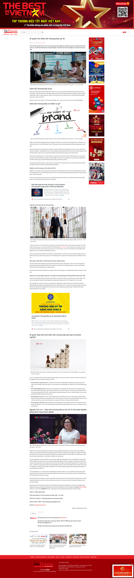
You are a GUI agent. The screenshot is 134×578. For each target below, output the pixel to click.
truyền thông (63, 247)
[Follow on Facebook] (40, 569)
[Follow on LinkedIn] (47, 569)
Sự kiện (32, 557)
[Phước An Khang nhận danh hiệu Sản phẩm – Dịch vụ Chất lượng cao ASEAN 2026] (58, 539)
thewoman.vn (63, 517)
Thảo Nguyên (42, 42)
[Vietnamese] (124, 32)
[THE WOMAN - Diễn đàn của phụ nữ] (10, 32)
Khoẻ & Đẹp (69, 557)
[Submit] (42, 32)
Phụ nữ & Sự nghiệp (40, 557)
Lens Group (53, 571)
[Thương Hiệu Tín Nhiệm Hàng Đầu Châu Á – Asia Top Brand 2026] (38, 539)
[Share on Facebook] (30, 513)
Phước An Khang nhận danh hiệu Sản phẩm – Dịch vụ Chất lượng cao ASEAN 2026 (57, 547)
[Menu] (129, 32)
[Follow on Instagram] (42, 569)
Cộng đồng (94, 557)
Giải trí (58, 557)
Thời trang (76, 557)
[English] (125, 32)
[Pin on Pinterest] (33, 513)
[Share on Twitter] (32, 513)
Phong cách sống (85, 557)
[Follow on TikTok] (43, 569)
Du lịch (63, 557)
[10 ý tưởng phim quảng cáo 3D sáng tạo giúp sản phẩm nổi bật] (78, 539)
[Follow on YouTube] (48, 569)
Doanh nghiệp (51, 557)
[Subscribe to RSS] (45, 569)
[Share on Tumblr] (35, 513)
